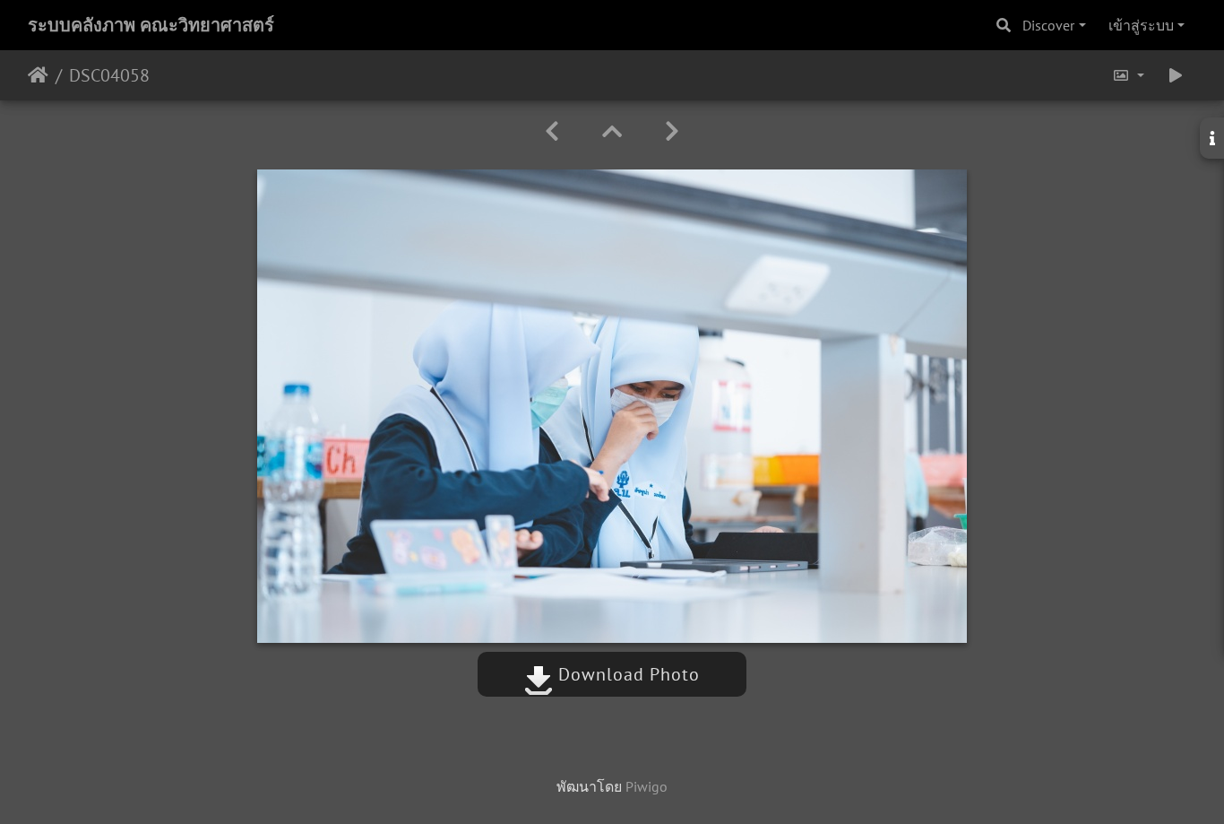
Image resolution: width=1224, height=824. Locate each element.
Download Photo (626, 674)
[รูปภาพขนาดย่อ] (612, 131)
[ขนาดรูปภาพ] (1128, 75)
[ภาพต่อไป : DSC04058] (672, 131)
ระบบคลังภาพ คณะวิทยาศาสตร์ (151, 25)
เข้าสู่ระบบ (1141, 25)
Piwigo (646, 786)
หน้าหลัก (38, 75)
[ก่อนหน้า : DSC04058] (552, 131)
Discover (1048, 25)
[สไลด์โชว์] (1175, 75)
